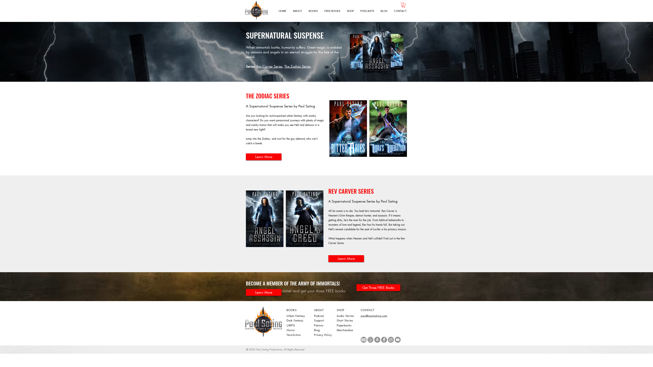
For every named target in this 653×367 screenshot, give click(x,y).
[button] (403, 4)
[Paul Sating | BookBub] (364, 340)
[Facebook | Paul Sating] (384, 340)
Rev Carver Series (269, 66)
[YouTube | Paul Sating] (398, 340)
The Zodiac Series (297, 66)
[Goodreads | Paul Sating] (370, 340)
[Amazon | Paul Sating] (377, 340)
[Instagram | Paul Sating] (391, 340)
